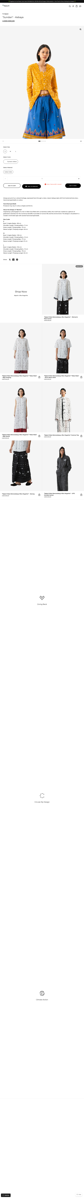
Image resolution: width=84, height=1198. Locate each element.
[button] (80, 141)
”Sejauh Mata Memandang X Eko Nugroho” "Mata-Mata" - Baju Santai (21, 411)
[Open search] (70, 6)
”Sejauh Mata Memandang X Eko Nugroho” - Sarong (21, 469)
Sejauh (6, 13)
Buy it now (73, 185)
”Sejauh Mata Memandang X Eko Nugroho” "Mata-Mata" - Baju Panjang (21, 352)
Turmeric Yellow (12, 161)
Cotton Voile (8, 172)
